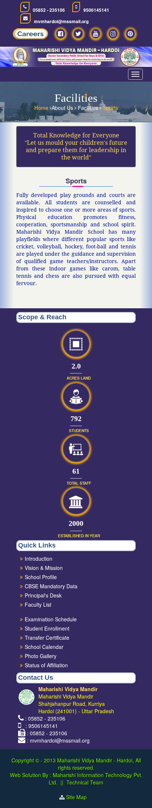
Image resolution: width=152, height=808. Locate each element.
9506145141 (96, 10)
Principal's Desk (43, 595)
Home (42, 107)
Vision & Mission (44, 567)
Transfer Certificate (47, 637)
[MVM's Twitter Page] (78, 34)
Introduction (38, 558)
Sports (110, 107)
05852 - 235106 (49, 10)
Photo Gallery (40, 656)
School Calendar (44, 646)
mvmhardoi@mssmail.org (61, 21)
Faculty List (38, 604)
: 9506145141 (40, 725)
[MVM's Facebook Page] (60, 34)
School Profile (41, 577)
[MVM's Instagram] (113, 34)
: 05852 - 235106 (45, 718)
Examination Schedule (51, 619)
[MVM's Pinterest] (130, 34)
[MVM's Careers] (30, 35)
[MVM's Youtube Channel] (95, 34)
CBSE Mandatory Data (51, 586)
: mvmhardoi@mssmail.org (58, 740)
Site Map (79, 797)
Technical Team (84, 782)
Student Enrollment (47, 628)
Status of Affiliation (46, 665)
